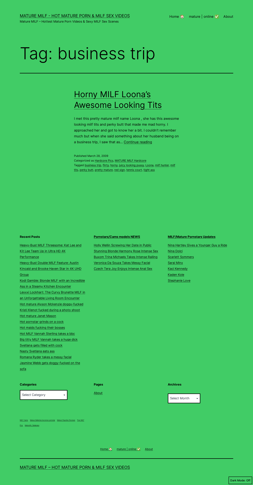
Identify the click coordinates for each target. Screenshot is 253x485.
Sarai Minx (175, 263)
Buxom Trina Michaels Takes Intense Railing (125, 257)
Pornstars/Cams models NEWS (117, 237)
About (228, 16)
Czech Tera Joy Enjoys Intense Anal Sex (123, 268)
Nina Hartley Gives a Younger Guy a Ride (197, 245)
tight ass (149, 169)
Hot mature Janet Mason (38, 316)
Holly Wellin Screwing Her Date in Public (122, 245)
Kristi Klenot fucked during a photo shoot (50, 310)
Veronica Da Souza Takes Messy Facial (122, 263)
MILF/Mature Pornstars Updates (191, 237)
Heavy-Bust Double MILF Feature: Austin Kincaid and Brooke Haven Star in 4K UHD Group (50, 268)
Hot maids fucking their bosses (42, 327)
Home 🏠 (176, 16)
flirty (106, 165)
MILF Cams (24, 420)
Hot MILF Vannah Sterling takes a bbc (47, 333)
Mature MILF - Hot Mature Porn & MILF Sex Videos (75, 15)
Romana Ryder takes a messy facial (45, 357)
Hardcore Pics (104, 160)
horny (114, 165)
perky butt (86, 169)
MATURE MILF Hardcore (130, 160)
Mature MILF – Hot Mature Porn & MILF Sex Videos (75, 467)
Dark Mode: (237, 480)
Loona (149, 165)
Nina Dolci (175, 251)
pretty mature (104, 169)
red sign (119, 169)
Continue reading (138, 142)
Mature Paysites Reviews (66, 420)
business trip (93, 165)
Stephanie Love (179, 280)
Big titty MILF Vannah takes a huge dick (49, 339)
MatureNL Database (32, 425)
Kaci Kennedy (178, 268)
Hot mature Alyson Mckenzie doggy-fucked (51, 304)
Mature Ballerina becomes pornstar (42, 420)
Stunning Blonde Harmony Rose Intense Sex (126, 251)
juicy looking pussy (131, 165)
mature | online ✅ (204, 16)
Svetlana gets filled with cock (41, 345)
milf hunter (162, 165)
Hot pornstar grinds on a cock (42, 322)
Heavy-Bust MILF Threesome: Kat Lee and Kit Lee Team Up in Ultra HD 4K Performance (50, 251)
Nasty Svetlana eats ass (37, 351)
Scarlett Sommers (181, 257)
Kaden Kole (176, 274)
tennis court (134, 169)
